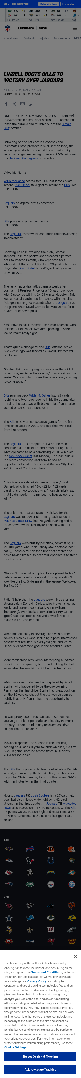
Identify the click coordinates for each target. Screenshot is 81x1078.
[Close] (76, 957)
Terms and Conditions (47, 972)
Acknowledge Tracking (41, 1069)
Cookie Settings (15, 1047)
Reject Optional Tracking (40, 1056)
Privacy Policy (37, 981)
